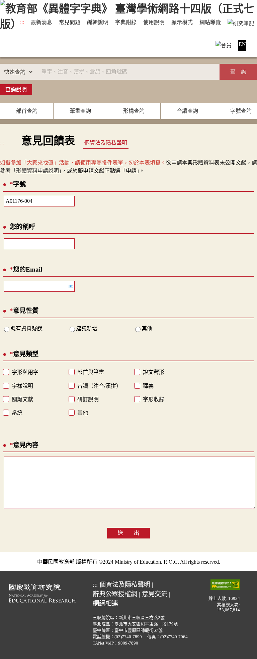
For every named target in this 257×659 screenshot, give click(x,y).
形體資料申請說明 (37, 171)
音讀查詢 (187, 111)
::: (22, 22)
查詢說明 (16, 89)
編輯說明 (97, 22)
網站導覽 (210, 22)
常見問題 (69, 22)
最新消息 (41, 22)
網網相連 (105, 603)
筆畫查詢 (80, 111)
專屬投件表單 (107, 163)
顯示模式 (182, 22)
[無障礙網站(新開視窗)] (225, 584)
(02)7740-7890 (128, 636)
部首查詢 (26, 111)
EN (242, 44)
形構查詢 (134, 111)
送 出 (128, 533)
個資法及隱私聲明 (105, 143)
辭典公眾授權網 (115, 594)
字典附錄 (126, 22)
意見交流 (154, 594)
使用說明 (154, 22)
